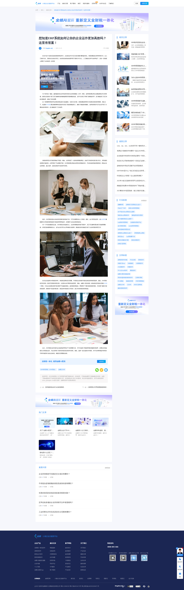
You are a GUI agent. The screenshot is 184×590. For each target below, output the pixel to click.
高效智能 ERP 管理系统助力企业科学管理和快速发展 (139, 54)
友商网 (89, 578)
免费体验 (101, 361)
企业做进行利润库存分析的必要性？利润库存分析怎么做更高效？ (131, 156)
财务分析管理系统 (134, 208)
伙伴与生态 (102, 3)
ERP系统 (48, 104)
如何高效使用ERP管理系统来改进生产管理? (138, 89)
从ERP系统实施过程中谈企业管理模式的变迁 (139, 124)
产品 (59, 3)
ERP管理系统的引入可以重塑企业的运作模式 (139, 66)
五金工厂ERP (122, 208)
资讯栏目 (68, 563)
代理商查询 (53, 554)
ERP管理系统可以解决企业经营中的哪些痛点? (138, 101)
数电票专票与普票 (137, 215)
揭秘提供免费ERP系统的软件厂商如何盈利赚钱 (131, 186)
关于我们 (83, 548)
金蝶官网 (47, 578)
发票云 (81, 578)
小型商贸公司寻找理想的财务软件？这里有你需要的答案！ (98, 387)
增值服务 (52, 548)
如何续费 (68, 554)
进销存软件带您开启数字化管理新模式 (130, 166)
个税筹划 (68, 560)
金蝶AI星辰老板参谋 (124, 274)
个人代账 (37, 566)
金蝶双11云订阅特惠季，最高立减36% (82, 431)
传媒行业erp (121, 263)
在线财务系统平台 (136, 222)
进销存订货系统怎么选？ (133, 204)
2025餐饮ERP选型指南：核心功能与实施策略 (131, 191)
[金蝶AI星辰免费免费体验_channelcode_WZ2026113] (92, 22)
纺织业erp (121, 236)
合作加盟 (52, 557)
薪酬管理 (120, 204)
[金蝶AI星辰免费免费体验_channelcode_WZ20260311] (73, 401)
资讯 (42, 10)
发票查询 (68, 557)
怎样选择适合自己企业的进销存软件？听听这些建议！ (55, 387)
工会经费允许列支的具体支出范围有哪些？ (55, 512)
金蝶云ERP (61, 369)
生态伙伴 (83, 566)
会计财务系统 (122, 226)
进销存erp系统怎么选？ (125, 233)
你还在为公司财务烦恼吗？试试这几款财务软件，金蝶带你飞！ (131, 161)
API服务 (52, 566)
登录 (136, 3)
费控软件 (133, 270)
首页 (36, 10)
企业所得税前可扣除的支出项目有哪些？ (54, 474)
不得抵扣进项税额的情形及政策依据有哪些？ (56, 483)
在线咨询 (52, 551)
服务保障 (83, 563)
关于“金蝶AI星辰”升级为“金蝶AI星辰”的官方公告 (46, 431)
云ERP (129, 284)
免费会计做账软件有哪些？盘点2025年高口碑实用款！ (131, 151)
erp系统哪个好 (131, 236)
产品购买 (68, 566)
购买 (79, 3)
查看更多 (107, 468)
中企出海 (133, 260)
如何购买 (68, 551)
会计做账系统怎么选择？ (125, 219)
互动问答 (83, 557)
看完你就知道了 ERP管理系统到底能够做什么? (139, 113)
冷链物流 (130, 263)
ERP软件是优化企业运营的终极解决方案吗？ (139, 43)
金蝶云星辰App (39, 570)
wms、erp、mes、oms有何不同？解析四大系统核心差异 (132, 146)
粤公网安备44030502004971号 (90, 586)
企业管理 (103, 219)
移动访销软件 (135, 240)
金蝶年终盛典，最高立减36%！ (100, 431)
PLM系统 (120, 281)
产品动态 (83, 551)
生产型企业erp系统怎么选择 (126, 211)
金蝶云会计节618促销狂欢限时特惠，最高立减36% (64, 431)
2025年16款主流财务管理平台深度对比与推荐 (131, 181)
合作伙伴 (83, 560)
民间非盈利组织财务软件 (125, 277)
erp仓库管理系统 (134, 226)
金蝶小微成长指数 (39, 560)
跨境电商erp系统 (139, 233)
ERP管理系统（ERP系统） (48, 369)
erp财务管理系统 (123, 222)
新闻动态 (83, 570)
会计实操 (131, 578)
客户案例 (73, 3)
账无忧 (73, 578)
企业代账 (37, 563)
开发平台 (52, 563)
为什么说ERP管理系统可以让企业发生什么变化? (139, 78)
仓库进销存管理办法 (124, 229)
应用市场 (94, 3)
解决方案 (65, 3)
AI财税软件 (139, 263)
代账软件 (130, 267)
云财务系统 (139, 277)
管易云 (98, 578)
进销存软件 (37, 551)
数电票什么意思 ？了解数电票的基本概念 (47, 453)
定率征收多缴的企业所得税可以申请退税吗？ (56, 502)
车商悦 (114, 578)
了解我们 (111, 3)
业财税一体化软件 (39, 548)
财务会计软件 (38, 554)
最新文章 (49, 10)
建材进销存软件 (122, 288)
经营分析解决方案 (123, 240)
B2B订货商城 (138, 284)
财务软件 (141, 260)
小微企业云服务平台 (61, 578)
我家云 (106, 578)
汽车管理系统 (140, 281)
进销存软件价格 (122, 260)
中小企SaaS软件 (122, 270)
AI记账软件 (121, 267)
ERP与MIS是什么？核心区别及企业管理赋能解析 (131, 171)
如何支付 (68, 548)
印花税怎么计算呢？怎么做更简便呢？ (130, 176)
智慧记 (122, 578)
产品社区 (68, 570)
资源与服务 (86, 3)
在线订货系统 (122, 243)
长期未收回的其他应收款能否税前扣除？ (54, 493)
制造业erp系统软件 (123, 215)
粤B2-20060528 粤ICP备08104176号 (71, 586)
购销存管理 (129, 281)
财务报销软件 (38, 557)
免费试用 (144, 3)
